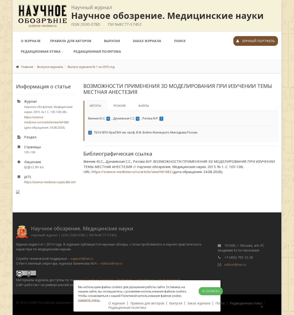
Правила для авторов (70, 41)
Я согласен (210, 291)
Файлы (143, 106)
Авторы (95, 106)
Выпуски (112, 41)
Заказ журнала (147, 41)
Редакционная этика (41, 51)
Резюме (119, 106)
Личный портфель (258, 41)
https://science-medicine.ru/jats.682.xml (50, 182)
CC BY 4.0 (37, 167)
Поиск (180, 41)
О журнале (31, 41)
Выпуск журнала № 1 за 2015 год (91, 67)
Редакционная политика (97, 51)
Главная (27, 67)
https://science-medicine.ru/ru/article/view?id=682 (132, 171)
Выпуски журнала (50, 67)
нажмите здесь (89, 300)
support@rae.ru (82, 258)
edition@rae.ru (111, 263)
